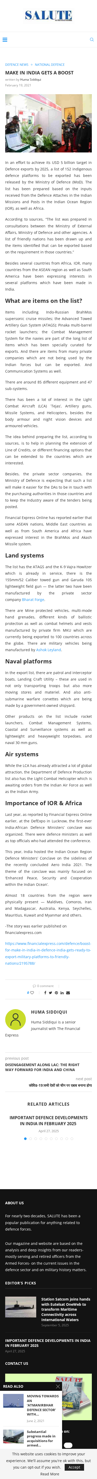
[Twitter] (68, 1445)
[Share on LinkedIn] (62, 992)
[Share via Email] (68, 992)
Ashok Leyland (48, 649)
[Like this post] (35, 992)
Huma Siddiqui (30, 79)
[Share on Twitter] (50, 992)
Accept (74, 1467)
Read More (49, 1474)
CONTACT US (16, 1363)
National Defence (50, 65)
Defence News (16, 65)
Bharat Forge (33, 599)
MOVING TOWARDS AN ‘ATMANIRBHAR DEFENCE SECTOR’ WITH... (43, 1405)
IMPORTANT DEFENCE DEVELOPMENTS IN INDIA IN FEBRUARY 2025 (49, 1120)
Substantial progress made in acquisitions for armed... (41, 1439)
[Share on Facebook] (45, 992)
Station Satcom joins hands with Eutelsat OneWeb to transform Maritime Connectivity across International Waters (65, 1309)
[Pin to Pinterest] (56, 992)
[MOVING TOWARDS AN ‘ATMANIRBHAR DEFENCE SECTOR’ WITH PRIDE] (13, 1401)
